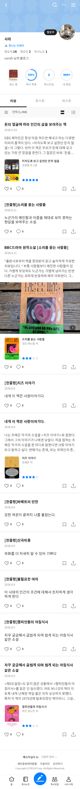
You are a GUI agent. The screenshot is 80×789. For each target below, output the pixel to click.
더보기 (64, 5)
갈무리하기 (64, 189)
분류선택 (6, 112)
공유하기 (73, 189)
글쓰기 (40, 778)
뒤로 (6, 5)
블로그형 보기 (62, 112)
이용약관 (45, 764)
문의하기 (58, 764)
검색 (54, 5)
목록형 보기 (73, 112)
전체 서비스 (73, 5)
